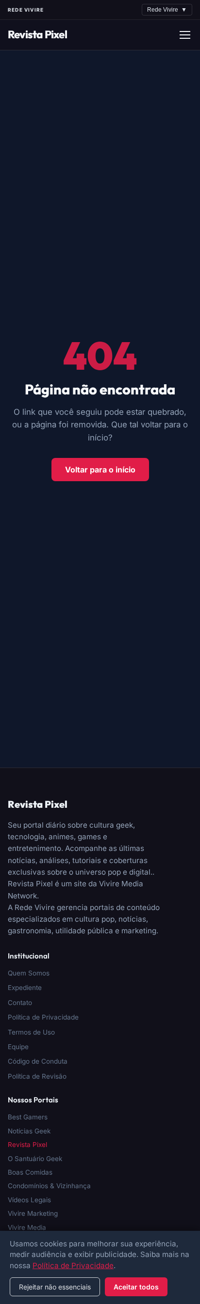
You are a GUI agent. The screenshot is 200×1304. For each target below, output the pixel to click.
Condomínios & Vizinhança (49, 1186)
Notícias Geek (29, 1131)
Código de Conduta (37, 1061)
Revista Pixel (37, 34)
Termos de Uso (31, 1032)
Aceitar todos (136, 1287)
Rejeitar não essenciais (55, 1287)
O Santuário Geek (35, 1159)
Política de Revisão (37, 1076)
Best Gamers (28, 1117)
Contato (20, 1002)
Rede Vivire (167, 9)
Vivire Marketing (33, 1213)
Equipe (18, 1047)
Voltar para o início (100, 469)
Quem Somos (29, 973)
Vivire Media (27, 1227)
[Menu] (185, 35)
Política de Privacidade (43, 1017)
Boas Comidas (30, 1172)
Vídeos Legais (29, 1200)
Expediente (25, 987)
